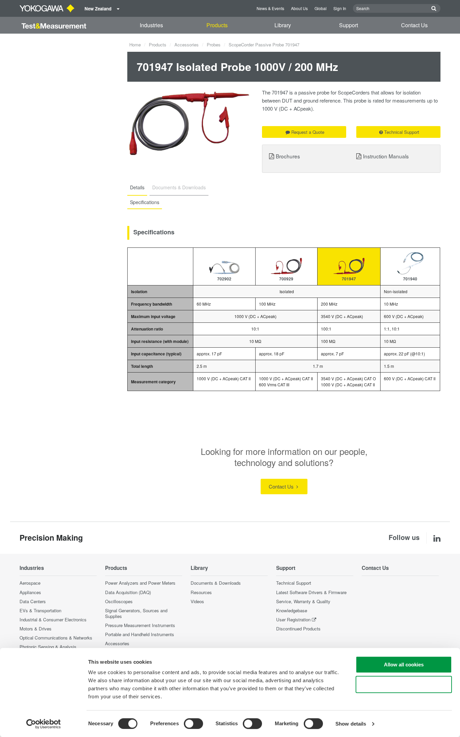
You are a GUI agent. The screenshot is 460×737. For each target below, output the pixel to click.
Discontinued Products (298, 628)
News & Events (270, 8)
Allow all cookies (404, 664)
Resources (201, 592)
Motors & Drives (36, 628)
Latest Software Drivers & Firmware (311, 592)
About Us (299, 8)
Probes (214, 44)
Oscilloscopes (119, 601)
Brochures (288, 156)
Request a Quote (307, 132)
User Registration (293, 619)
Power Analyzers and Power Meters (140, 583)
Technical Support (401, 132)
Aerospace (30, 583)
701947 (349, 279)
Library (282, 25)
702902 (224, 279)
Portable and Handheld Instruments (139, 634)
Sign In (339, 8)
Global (321, 8)
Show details (350, 724)
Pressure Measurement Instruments (140, 625)
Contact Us (414, 25)
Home (135, 44)
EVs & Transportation (40, 610)
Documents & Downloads (216, 583)
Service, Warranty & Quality (303, 601)
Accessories (186, 44)
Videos (197, 601)
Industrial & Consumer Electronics (53, 619)
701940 (410, 279)
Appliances (30, 592)
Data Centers (33, 601)
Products (217, 25)
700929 (286, 279)
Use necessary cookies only (403, 684)
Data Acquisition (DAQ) (128, 592)
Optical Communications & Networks (56, 637)
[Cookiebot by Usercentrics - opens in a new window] (43, 724)
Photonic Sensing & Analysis (48, 647)
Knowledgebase (291, 610)
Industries (151, 25)
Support (348, 25)
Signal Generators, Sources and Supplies (136, 613)
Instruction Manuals (386, 156)
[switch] (193, 723)
